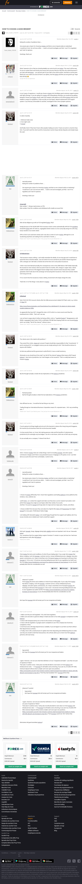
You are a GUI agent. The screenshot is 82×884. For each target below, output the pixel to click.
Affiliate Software (33, 830)
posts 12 (76, 90)
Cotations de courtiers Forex (10, 821)
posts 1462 (75, 551)
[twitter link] (74, 861)
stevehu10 (10, 623)
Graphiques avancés (34, 833)
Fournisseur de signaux (61, 785)
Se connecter (56, 2)
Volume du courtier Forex (9, 826)
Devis (55, 58)
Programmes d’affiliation (62, 790)
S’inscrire (67, 2)
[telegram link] (79, 861)
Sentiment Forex (33, 792)
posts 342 (75, 113)
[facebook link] (69, 861)
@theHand (23, 296)
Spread (23, 124)
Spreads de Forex (7, 818)
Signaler (75, 58)
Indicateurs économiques (9, 809)
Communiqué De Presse (9, 830)
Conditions (5, 853)
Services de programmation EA (63, 787)
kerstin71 (10, 539)
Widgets (30, 818)
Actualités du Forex (7, 795)
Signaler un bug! (59, 826)
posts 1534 (75, 219)
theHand (10, 124)
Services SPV (58, 782)
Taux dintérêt (6, 782)
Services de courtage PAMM (62, 792)
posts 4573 (75, 177)
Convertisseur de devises (9, 811)
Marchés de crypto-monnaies (63, 802)
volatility (48, 531)
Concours (31, 787)
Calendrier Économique (9, 778)
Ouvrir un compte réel (15, 766)
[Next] (79, 33)
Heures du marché (7, 780)
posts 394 (75, 65)
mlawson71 (10, 562)
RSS (29, 826)
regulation (75, 226)
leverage (37, 556)
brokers (68, 97)
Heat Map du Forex (7, 807)
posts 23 (76, 611)
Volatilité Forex (6, 790)
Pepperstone (65, 509)
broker (44, 46)
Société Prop (5, 835)
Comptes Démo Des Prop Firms (11, 843)
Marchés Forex (6, 787)
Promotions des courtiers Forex (11, 828)
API (29, 823)
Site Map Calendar (29, 853)
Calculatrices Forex (7, 804)
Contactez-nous (59, 823)
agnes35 (10, 479)
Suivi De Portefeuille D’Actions (63, 807)
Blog (55, 830)
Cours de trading (59, 804)
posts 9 (76, 450)
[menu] (76, 2)
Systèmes (31, 780)
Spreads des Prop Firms (9, 840)
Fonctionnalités (32, 821)
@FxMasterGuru (24, 253)
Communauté (32, 778)
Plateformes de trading (61, 797)
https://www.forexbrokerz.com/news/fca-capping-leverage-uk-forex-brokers (46, 562)
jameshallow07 (10, 101)
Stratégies (31, 785)
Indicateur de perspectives (36, 795)
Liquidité (4, 802)
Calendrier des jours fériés (9, 785)
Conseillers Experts (60, 799)
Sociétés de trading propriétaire (64, 780)
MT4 (25, 501)
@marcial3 (23, 204)
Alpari (22, 302)
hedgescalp (10, 461)
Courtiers (57, 778)
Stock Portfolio (32, 828)
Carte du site (20, 854)
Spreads (28, 531)
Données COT (6, 799)
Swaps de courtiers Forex (9, 823)
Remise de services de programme (64, 795)
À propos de (58, 828)
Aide (55, 821)
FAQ (55, 818)
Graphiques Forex (33, 790)
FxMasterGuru (10, 231)
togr (10, 189)
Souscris (77, 29)
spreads (60, 453)
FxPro (57, 509)
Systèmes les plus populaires (37, 782)
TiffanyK (10, 76)
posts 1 (76, 39)
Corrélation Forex (7, 792)
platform (62, 495)
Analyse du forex (7, 797)
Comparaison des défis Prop (10, 838)
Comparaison (6, 845)
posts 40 (76, 528)
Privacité (13, 853)
